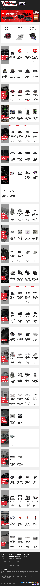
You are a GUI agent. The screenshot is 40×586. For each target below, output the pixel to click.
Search (2, 556)
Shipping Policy (4, 561)
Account (38, 8)
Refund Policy (3, 558)
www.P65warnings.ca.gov (5, 577)
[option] (20, 16)
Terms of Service (4, 560)
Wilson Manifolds (5, 583)
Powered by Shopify (12, 583)
